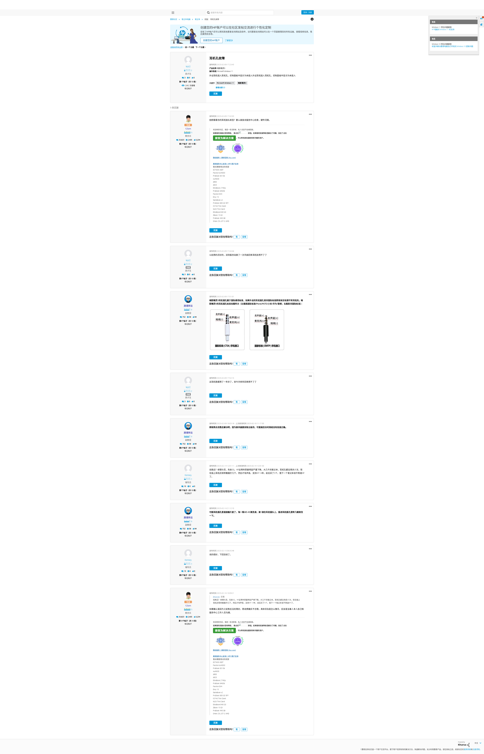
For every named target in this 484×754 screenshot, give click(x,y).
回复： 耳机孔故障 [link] (212, 19)
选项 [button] (312, 19)
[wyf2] (188, 59)
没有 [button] (244, 237)
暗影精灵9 (242, 83)
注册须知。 (477, 749)
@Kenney (216, 597)
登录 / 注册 (307, 12)
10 (181, 621)
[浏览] (172, 12)
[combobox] (239, 12)
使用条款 (467, 749)
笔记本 (197, 19)
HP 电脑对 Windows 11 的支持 (443, 29)
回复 (216, 93)
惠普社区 (173, 19)
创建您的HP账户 (211, 40)
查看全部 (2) (220, 87)
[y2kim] (188, 118)
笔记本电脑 (186, 19)
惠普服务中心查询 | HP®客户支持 (225, 164)
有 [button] (237, 237)
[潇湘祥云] (188, 299)
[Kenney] (188, 468)
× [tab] (477, 17)
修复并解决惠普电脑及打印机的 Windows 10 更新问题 (452, 46)
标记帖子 (188, 88)
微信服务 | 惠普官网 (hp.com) (224, 158)
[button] (310, 55)
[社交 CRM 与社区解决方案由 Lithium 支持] (464, 744)
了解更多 (229, 40)
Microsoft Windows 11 (225, 83)
